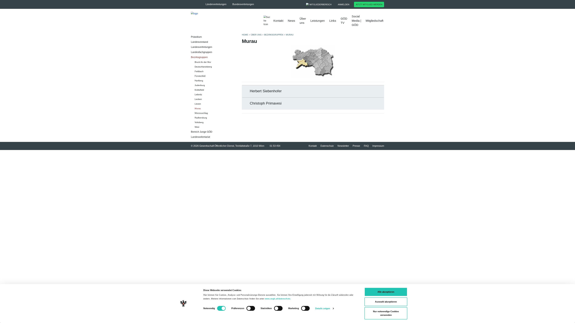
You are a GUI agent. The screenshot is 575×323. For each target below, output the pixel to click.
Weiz (197, 127)
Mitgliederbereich (321, 4)
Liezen (198, 104)
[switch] (250, 308)
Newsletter (343, 146)
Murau (198, 108)
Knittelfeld (199, 90)
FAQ (366, 146)
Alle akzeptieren (385, 292)
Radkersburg (201, 117)
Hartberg (199, 80)
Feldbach (199, 71)
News (291, 20)
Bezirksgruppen (199, 57)
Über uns (303, 21)
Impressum (378, 146)
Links (332, 20)
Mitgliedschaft (374, 20)
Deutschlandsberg (203, 66)
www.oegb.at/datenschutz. (278, 299)
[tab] (313, 91)
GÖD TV (344, 21)
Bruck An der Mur (203, 62)
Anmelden (343, 4)
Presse (356, 146)
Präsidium (196, 37)
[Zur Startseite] (221, 21)
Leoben (198, 99)
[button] (217, 4)
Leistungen (317, 20)
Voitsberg (199, 122)
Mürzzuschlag (201, 113)
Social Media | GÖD (356, 20)
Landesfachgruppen (201, 52)
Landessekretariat (200, 137)
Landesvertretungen (201, 47)
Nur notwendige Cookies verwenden (386, 313)
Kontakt (278, 20)
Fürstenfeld (200, 76)
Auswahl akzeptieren (386, 301)
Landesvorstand (199, 42)
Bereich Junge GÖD (201, 132)
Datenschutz (327, 146)
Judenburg (200, 85)
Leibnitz (198, 94)
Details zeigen (322, 308)
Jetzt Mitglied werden (369, 4)
